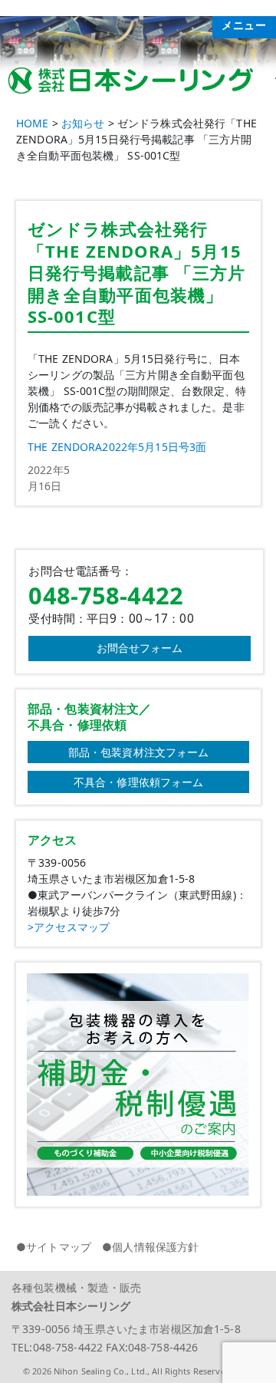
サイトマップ (58, 1246)
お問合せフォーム (140, 647)
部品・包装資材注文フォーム (138, 752)
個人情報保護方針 (155, 1246)
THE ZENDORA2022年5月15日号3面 (117, 446)
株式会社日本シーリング (71, 1306)
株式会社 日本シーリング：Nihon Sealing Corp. (138, 78)
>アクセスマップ (69, 927)
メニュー (244, 25)
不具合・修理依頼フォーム (139, 782)
